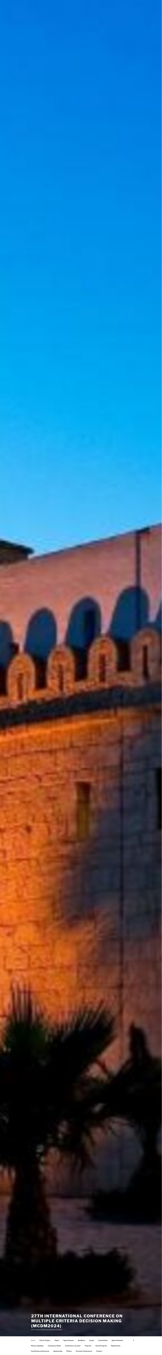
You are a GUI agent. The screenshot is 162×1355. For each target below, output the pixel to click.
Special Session (117, 1340)
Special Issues (68, 1340)
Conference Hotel (54, 1346)
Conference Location (72, 1346)
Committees (102, 1340)
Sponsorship (57, 1351)
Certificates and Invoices (40, 1351)
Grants (91, 1340)
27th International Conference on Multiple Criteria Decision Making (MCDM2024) (77, 1321)
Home (33, 1340)
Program (88, 1346)
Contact (99, 1351)
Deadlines (81, 1340)
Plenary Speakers (37, 1346)
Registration (115, 1346)
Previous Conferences (84, 1351)
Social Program (101, 1346)
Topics (57, 1340)
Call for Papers (44, 1340)
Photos (69, 1351)
